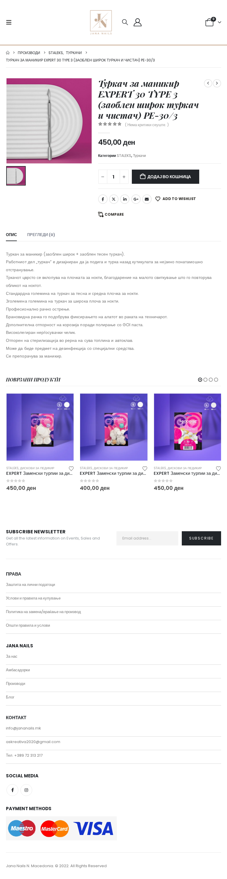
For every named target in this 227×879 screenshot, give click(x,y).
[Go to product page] (40, 427)
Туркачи (139, 155)
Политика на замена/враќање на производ (43, 612)
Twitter (114, 199)
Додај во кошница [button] (64, 403)
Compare (114, 214)
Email (147, 199)
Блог (10, 697)
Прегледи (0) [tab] (41, 235)
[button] (10, 22)
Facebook (103, 199)
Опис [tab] (11, 235)
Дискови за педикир (37, 468)
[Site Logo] (101, 22)
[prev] (208, 83)
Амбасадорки (18, 670)
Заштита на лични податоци (30, 584)
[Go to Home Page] (7, 52)
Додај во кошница (169, 177)
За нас (11, 656)
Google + (136, 199)
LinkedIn (124, 199)
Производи (15, 683)
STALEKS (124, 155)
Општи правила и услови (28, 625)
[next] (217, 83)
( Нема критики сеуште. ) (147, 125)
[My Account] (137, 22)
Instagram (26, 790)
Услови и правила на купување (33, 598)
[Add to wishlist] (71, 468)
